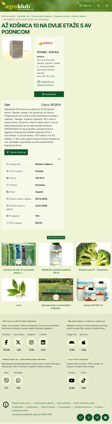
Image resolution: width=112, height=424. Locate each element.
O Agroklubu (17, 407)
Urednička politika (20, 410)
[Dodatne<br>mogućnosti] (105, 417)
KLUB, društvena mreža (84, 403)
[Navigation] (107, 5)
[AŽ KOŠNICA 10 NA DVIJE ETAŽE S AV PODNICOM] (16, 47)
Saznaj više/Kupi (18, 152)
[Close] (98, 5)
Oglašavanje (32, 407)
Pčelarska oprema (62, 16)
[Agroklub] (17, 6)
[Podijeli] (97, 417)
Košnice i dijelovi (79, 16)
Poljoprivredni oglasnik (42, 16)
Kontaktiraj (51, 94)
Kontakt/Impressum (83, 407)
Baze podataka (64, 403)
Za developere (64, 407)
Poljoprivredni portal (21, 403)
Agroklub (37, 414)
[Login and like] (80, 417)
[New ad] (88, 417)
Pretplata (99, 407)
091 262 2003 (48, 76)
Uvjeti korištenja (48, 407)
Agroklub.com (23, 16)
